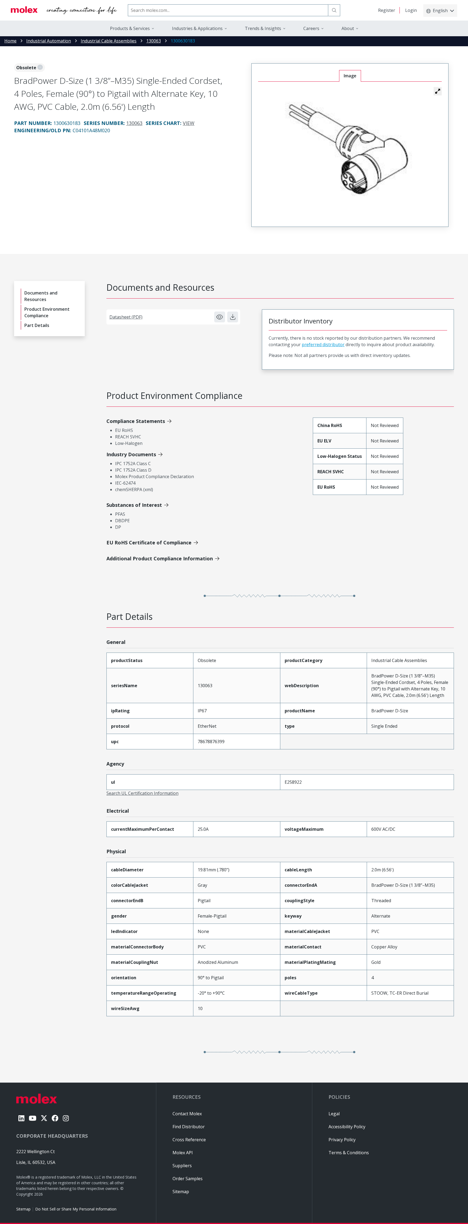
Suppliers (182, 1166)
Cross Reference (189, 1140)
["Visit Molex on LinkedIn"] (21, 1118)
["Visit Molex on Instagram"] (66, 1118)
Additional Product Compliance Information (159, 558)
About (348, 28)
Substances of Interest (134, 505)
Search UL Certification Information (142, 793)
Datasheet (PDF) (125, 317)
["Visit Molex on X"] (44, 1118)
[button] (437, 91)
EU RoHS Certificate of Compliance (148, 542)
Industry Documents (131, 454)
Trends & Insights (263, 28)
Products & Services (130, 28)
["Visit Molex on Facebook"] (55, 1118)
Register (386, 10)
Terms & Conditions (349, 1153)
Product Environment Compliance (47, 312)
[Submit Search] (334, 10)
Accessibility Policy (347, 1127)
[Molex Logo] (64, 10)
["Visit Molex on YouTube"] (32, 1118)
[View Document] (219, 317)
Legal (334, 1114)
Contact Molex (187, 1114)
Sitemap (23, 1209)
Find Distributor (189, 1127)
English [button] (440, 11)
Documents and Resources (40, 296)
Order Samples (188, 1179)
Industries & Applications (197, 28)
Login (411, 10)
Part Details (36, 325)
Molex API (183, 1153)
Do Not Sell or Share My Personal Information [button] (75, 1209)
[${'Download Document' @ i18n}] (232, 317)
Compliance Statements (135, 421)
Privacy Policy (342, 1140)
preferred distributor (323, 345)
